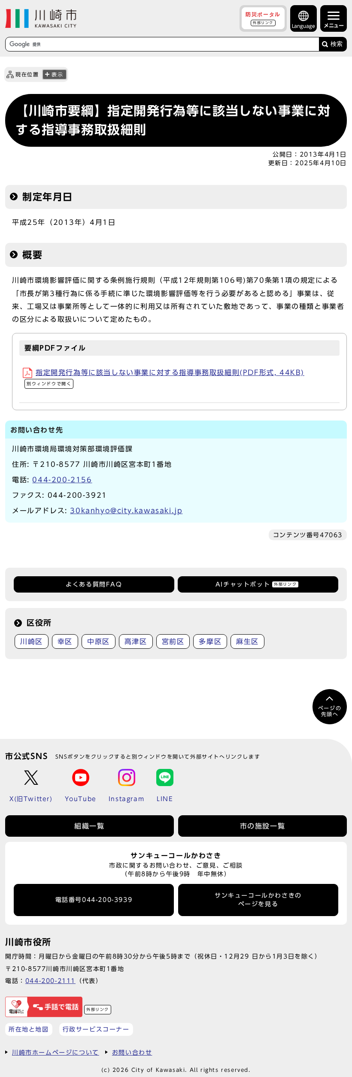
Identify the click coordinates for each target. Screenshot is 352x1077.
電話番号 (94, 900)
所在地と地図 (29, 1029)
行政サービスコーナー (96, 1029)
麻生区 (247, 641)
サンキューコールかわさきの (258, 899)
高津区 (135, 641)
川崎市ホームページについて (55, 1052)
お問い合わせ (132, 1052)
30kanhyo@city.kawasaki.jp (126, 510)
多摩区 (210, 641)
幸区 (65, 641)
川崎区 (31, 641)
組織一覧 (89, 826)
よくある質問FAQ (94, 584)
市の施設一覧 (262, 826)
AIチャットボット (256, 584)
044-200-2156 (62, 479)
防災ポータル (263, 18)
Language (303, 26)
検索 (337, 44)
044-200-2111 (50, 980)
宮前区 (173, 641)
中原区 (98, 641)
